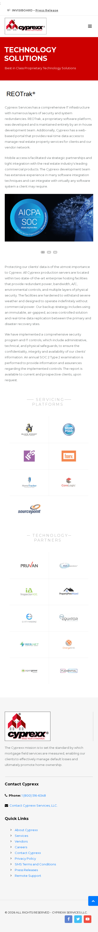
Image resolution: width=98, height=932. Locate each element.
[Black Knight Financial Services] (29, 429)
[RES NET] (29, 644)
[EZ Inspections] (69, 565)
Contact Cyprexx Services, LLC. (34, 805)
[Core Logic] (69, 482)
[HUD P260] (69, 429)
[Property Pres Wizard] (69, 591)
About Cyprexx (26, 830)
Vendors (21, 841)
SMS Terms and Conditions (35, 864)
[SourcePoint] (29, 508)
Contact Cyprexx (28, 853)
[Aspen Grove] (29, 670)
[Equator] (69, 618)
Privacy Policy (25, 858)
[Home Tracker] (29, 482)
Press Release (46, 10)
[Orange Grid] (69, 644)
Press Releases (26, 870)
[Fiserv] (69, 456)
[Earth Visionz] (29, 618)
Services (21, 836)
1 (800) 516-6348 (34, 795)
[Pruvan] (29, 565)
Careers (21, 847)
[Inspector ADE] (29, 591)
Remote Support (28, 876)
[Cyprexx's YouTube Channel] (87, 919)
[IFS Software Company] (29, 456)
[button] (43, 252)
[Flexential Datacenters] (69, 670)
